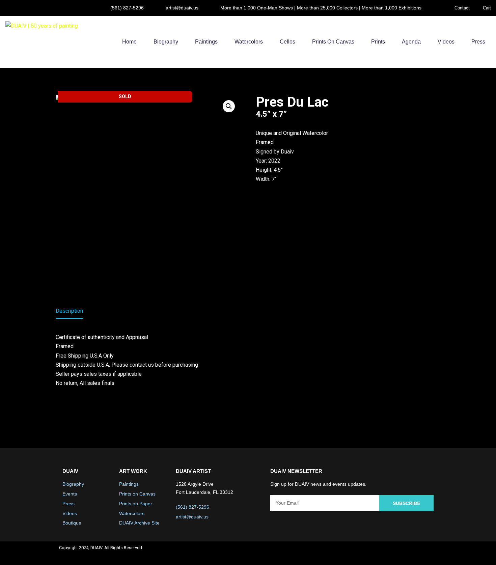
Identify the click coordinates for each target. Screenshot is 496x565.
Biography (166, 42)
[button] (229, 106)
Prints (378, 42)
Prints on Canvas (333, 42)
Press (478, 42)
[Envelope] (429, 553)
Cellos (287, 42)
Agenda (411, 42)
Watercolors (249, 42)
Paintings (206, 42)
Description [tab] (69, 311)
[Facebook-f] (375, 553)
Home (129, 42)
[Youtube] (411, 553)
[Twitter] (393, 553)
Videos (446, 42)
